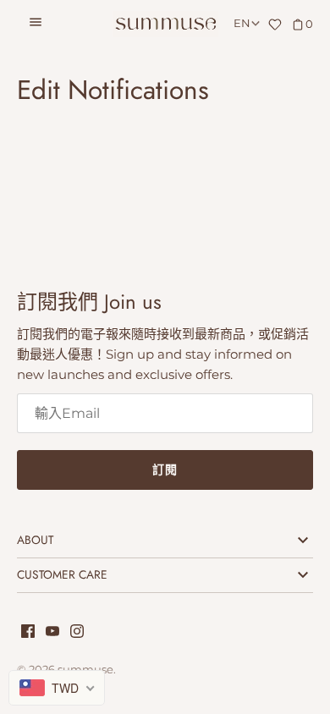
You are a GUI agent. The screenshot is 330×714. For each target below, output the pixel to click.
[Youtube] (52, 633)
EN (242, 23)
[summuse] (165, 24)
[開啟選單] (35, 24)
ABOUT (35, 539)
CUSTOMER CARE (62, 574)
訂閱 (165, 469)
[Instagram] (77, 633)
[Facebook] (28, 633)
